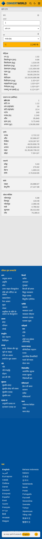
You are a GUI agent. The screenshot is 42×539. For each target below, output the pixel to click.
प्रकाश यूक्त (26, 321)
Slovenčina (27, 501)
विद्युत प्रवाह (26, 296)
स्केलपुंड (7, 204)
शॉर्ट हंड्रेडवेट (9, 109)
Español (6, 497)
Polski (25, 491)
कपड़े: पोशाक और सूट (10, 348)
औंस (5, 118)
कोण (3, 285)
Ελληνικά (6, 493)
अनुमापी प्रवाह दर (8, 403)
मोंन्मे (5, 173)
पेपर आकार (6, 301)
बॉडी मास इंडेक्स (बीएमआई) (28, 340)
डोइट (6, 153)
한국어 (25, 480)
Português (27, 494)
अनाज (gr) (8, 124)
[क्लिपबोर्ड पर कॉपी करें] (6, 45)
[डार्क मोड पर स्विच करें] (35, 3)
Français (6, 507)
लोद (5, 213)
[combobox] (20, 28)
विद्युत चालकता (27, 292)
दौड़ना (4, 374)
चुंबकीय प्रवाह (7, 392)
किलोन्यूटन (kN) (10, 60)
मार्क (5, 207)
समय (24, 408)
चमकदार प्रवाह (27, 317)
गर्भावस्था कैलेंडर (28, 405)
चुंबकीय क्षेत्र (6, 385)
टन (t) (6, 57)
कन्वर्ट (4, 19)
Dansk (5, 487)
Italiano (25, 473)
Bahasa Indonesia (30, 469)
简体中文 (26, 518)
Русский (26, 497)
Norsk (25, 487)
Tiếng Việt (26, 515)
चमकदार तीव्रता (28, 314)
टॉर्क (23, 332)
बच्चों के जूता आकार (9, 359)
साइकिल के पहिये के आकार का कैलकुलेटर (9, 313)
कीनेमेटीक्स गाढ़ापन (29, 350)
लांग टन (7, 100)
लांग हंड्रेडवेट (9, 106)
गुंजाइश (25, 285)
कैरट (6, 74)
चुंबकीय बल (6, 395)
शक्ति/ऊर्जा (26, 396)
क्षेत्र (3, 322)
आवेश (24, 278)
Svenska (26, 504)
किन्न (6, 170)
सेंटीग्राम (7, 77)
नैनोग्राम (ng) (9, 86)
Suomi (5, 504)
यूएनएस (6, 210)
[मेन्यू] (39, 3)
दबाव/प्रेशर (6, 298)
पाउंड (6, 135)
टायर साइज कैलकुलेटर (10, 289)
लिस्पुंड (6, 201)
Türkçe (25, 508)
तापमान (25, 390)
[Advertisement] (21, 240)
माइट (6, 150)
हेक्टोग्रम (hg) (9, 66)
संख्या (4, 308)
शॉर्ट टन (7, 103)
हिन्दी (4, 514)
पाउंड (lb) (7, 115)
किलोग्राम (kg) (9, 63)
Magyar (5, 521)
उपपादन (25, 282)
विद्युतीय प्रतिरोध (28, 299)
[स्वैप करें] (38, 34)
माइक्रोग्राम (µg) (10, 83)
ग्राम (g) (7, 71)
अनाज (6, 147)
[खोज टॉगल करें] (31, 3)
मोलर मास (25, 363)
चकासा (24, 307)
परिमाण (4, 325)
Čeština (5, 483)
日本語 (25, 476)
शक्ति (24, 393)
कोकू (5, 164)
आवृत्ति (4, 282)
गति (3, 367)
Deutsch (6, 490)
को (4, 35)
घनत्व (24, 353)
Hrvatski (6, 517)
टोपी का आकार (7, 355)
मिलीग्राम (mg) (9, 80)
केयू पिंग (7, 187)
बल (23, 336)
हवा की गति (6, 377)
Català (5, 480)
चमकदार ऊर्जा (27, 310)
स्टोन (6, 112)
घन (23, 329)
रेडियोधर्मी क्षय (27, 378)
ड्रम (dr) (7, 121)
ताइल (6, 184)
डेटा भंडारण (6, 337)
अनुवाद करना (7, 278)
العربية (5, 473)
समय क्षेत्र (26, 411)
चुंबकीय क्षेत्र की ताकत (10, 389)
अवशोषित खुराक (28, 371)
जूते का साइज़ (7, 352)
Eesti (4, 500)
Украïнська (27, 511)
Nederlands (27, 484)
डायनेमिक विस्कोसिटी (30, 356)
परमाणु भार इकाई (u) (11, 89)
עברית (5, 511)
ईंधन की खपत (27, 386)
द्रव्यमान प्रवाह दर (9, 407)
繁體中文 (26, 522)
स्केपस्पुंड (7, 198)
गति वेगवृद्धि (6, 370)
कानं (5, 167)
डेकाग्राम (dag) (10, 69)
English (26, 534)
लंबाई (4, 329)
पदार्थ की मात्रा (27, 360)
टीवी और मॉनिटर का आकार (9, 293)
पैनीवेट (6, 141)
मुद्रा (4, 305)
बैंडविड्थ (5, 340)
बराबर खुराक (27, 375)
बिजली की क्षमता (28, 289)
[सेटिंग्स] (38, 15)
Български (7, 476)
